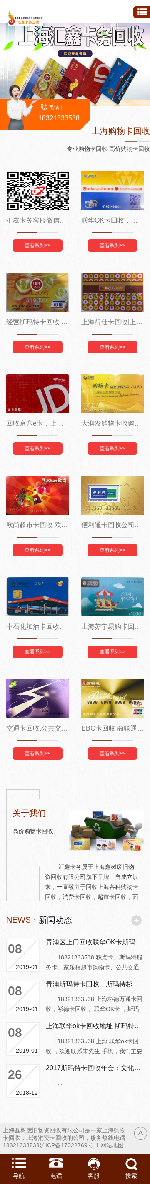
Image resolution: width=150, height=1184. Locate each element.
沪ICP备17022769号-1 (69, 1145)
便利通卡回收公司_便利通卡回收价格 (112, 524)
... (54, 1082)
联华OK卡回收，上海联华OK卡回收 (112, 220)
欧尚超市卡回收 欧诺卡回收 (37, 524)
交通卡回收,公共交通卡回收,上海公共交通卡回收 (37, 728)
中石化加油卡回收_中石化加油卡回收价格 (37, 626)
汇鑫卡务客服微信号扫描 (37, 220)
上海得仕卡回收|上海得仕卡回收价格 (112, 321)
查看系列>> (37, 245)
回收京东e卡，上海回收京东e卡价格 (37, 423)
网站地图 (112, 1145)
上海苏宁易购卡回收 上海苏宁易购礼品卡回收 (112, 626)
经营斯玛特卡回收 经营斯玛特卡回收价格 (37, 321)
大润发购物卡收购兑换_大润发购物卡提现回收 (112, 423)
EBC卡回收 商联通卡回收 (112, 728)
